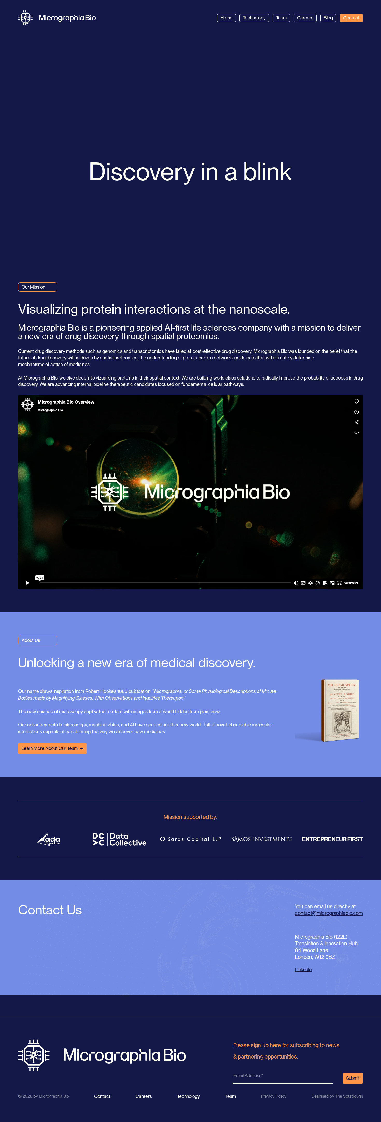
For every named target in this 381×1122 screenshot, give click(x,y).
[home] (57, 17)
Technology (254, 17)
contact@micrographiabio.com (329, 913)
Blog (328, 17)
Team (281, 17)
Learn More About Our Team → (52, 748)
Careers (305, 17)
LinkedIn (303, 969)
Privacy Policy (273, 1096)
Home (226, 17)
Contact (351, 17)
